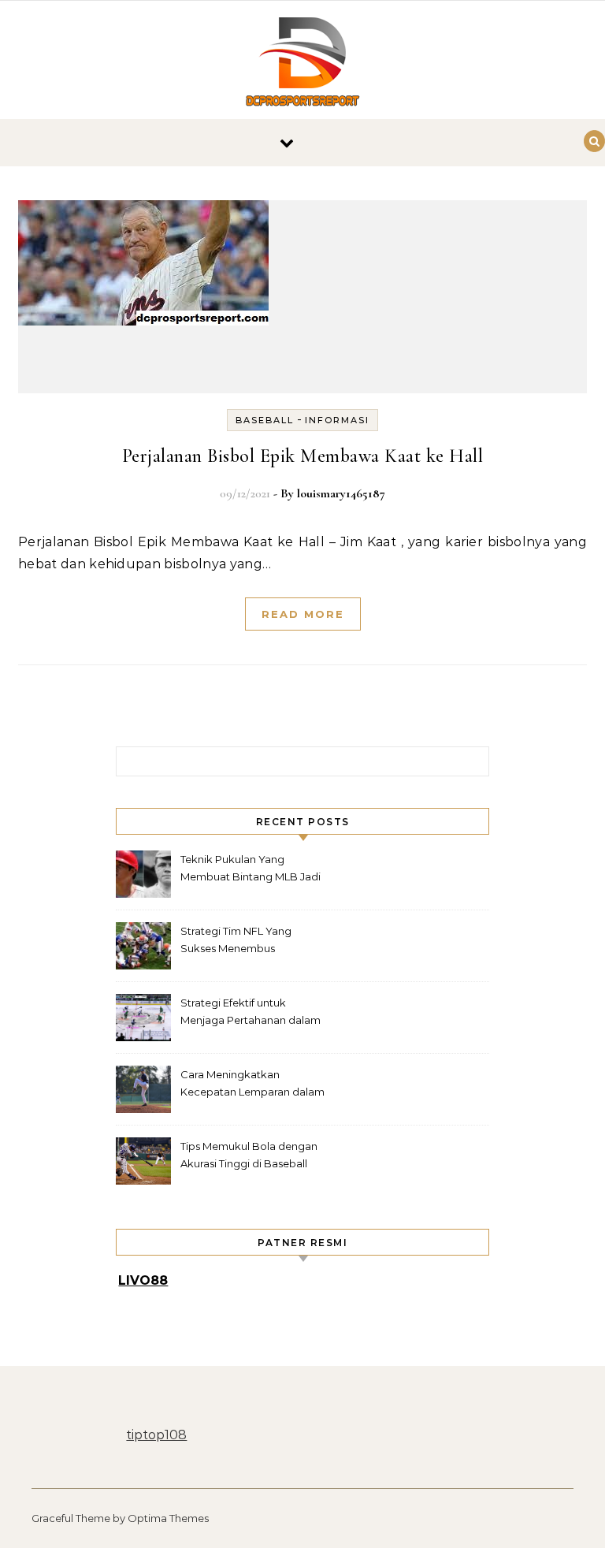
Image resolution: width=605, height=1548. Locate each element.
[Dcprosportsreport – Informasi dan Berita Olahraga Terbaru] (302, 64)
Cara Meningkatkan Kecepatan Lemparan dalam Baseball (252, 1085)
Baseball (265, 420)
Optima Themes (168, 1518)
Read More (303, 614)
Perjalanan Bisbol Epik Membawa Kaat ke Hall (303, 456)
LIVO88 (143, 1280)
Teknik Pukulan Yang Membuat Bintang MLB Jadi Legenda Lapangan (250, 870)
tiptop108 (156, 1434)
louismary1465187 (341, 493)
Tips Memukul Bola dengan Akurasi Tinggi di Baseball (248, 1155)
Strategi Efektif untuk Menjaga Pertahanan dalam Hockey (250, 1013)
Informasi (337, 420)
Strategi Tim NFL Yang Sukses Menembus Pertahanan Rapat (235, 941)
